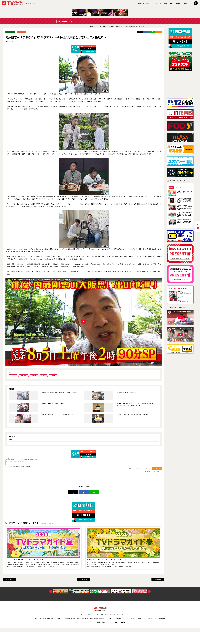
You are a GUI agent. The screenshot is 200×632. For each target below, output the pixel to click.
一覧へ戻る (83, 579)
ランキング (187, 3)
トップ (80, 614)
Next (149, 591)
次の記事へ (158, 579)
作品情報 (177, 3)
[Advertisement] (180, 84)
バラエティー (21, 32)
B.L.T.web (58, 618)
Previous (50, 591)
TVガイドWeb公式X (160, 618)
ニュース (158, 3)
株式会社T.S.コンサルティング (145, 618)
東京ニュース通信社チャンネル (116, 618)
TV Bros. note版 (76, 618)
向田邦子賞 (141, 3)
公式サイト (11, 439)
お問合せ (116, 622)
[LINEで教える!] (152, 32)
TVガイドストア (131, 618)
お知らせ (78, 622)
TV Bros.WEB (66, 618)
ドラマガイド (149, 3)
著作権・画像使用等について (104, 622)
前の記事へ (9, 579)
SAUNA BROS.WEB (88, 618)
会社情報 (123, 622)
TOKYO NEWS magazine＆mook (44, 618)
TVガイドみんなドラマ (100, 618)
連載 (171, 3)
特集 (165, 3)
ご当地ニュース (10, 32)
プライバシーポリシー (88, 622)
